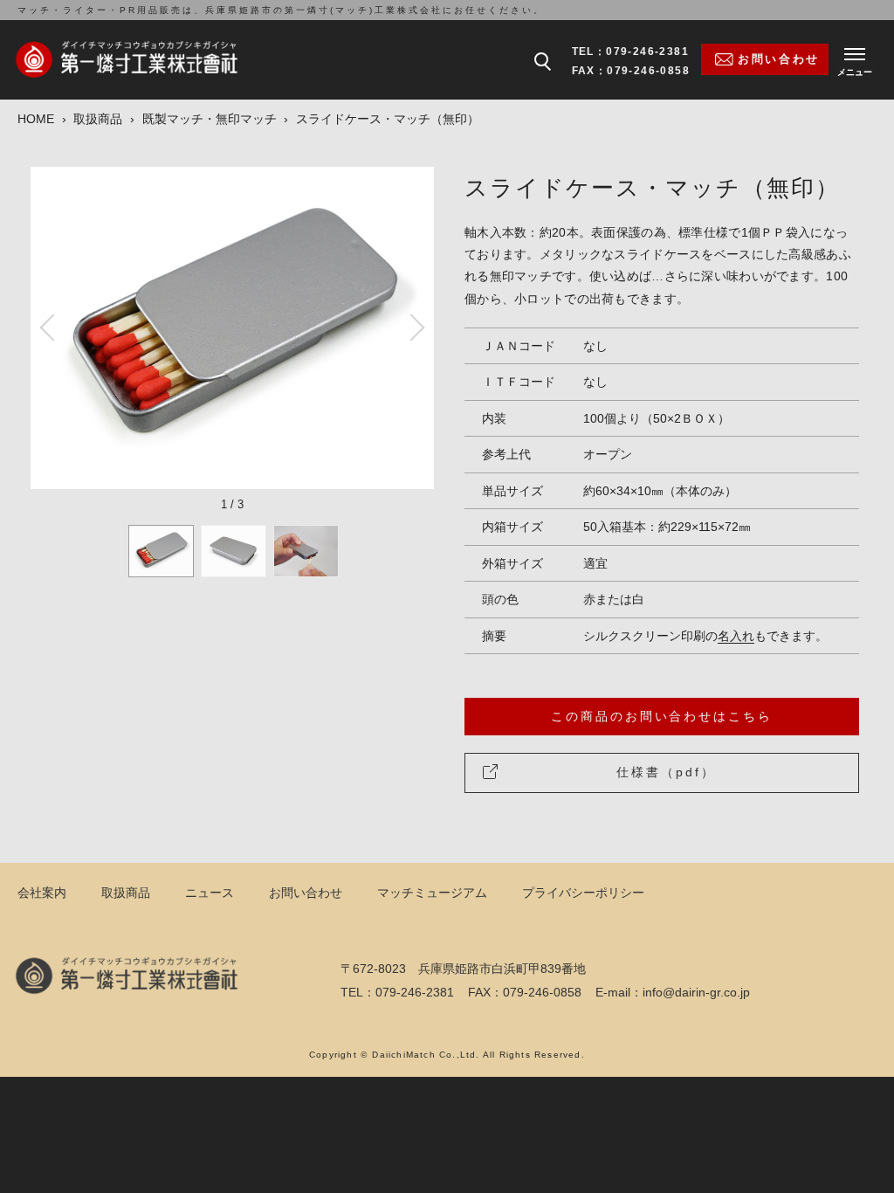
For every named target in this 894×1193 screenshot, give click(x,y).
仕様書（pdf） (665, 772)
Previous (52, 327)
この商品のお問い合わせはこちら (661, 716)
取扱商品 (97, 119)
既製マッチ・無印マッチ (209, 119)
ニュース (209, 893)
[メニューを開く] (855, 59)
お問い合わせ (305, 893)
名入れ (736, 636)
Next (412, 327)
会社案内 (41, 893)
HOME (35, 119)
